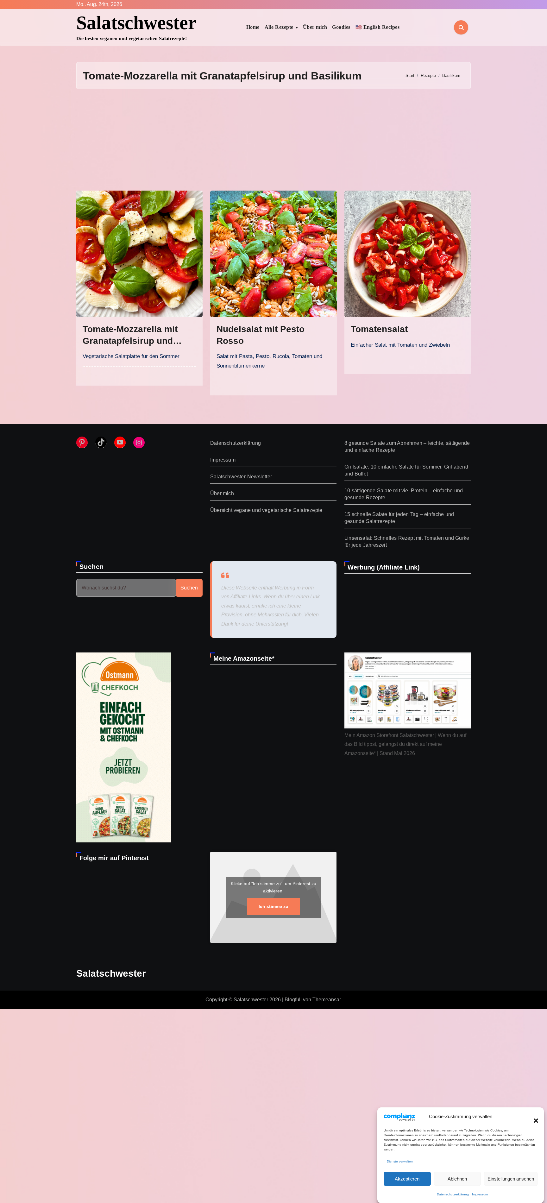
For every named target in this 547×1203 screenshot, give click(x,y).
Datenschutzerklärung (453, 1194)
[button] (533, 1117)
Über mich (315, 27)
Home (253, 27)
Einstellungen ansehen (510, 1178)
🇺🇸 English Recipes (377, 27)
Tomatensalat (379, 329)
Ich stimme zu (273, 906)
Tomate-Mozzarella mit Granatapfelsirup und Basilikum (130, 340)
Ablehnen (457, 1178)
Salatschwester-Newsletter (241, 476)
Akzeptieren (407, 1178)
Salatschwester (136, 22)
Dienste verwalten (400, 1161)
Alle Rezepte (280, 27)
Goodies (341, 27)
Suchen (91, 566)
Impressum (480, 1194)
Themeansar (326, 999)
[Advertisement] (273, 140)
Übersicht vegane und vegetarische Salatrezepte (266, 510)
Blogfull (293, 999)
